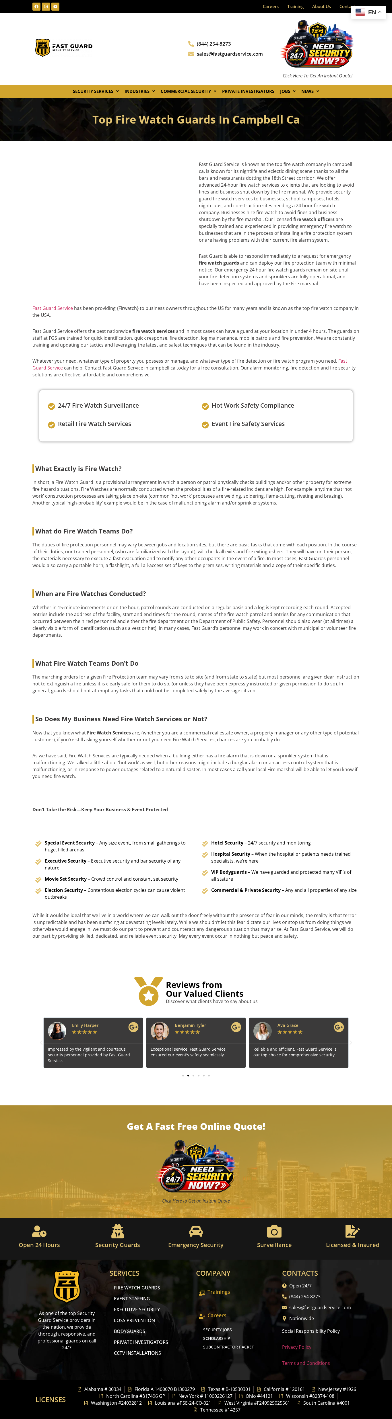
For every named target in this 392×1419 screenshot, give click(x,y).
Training (295, 6)
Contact (347, 6)
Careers (271, 6)
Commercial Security (186, 91)
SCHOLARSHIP (216, 1338)
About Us (321, 6)
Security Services (93, 91)
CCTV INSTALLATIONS (137, 1353)
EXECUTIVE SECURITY (137, 1309)
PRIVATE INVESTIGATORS (141, 1342)
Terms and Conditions (306, 1363)
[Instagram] (46, 7)
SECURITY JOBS (217, 1329)
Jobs (285, 91)
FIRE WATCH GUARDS (137, 1288)
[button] (96, 91)
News (307, 91)
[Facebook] (36, 7)
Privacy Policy (296, 1347)
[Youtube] (55, 7)
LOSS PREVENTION (134, 1320)
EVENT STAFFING (132, 1298)
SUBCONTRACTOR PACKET (228, 1347)
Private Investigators (248, 91)
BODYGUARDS (129, 1331)
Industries (137, 91)
